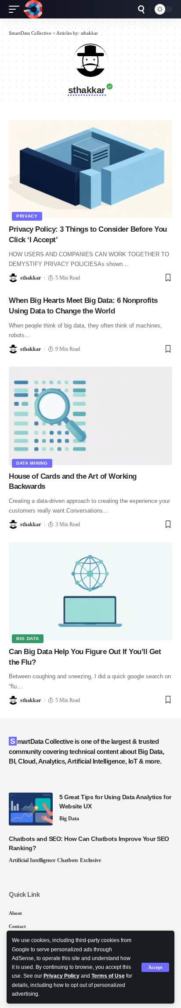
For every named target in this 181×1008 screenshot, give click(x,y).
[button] (155, 967)
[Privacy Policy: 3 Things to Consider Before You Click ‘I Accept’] (90, 169)
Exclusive (90, 860)
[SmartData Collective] (33, 9)
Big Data (27, 638)
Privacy (27, 216)
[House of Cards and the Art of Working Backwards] (90, 416)
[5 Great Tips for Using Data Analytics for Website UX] (31, 809)
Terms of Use (108, 976)
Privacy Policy (61, 976)
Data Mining (32, 463)
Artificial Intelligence (32, 860)
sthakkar (30, 278)
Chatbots (67, 860)
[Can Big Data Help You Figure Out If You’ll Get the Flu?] (90, 591)
